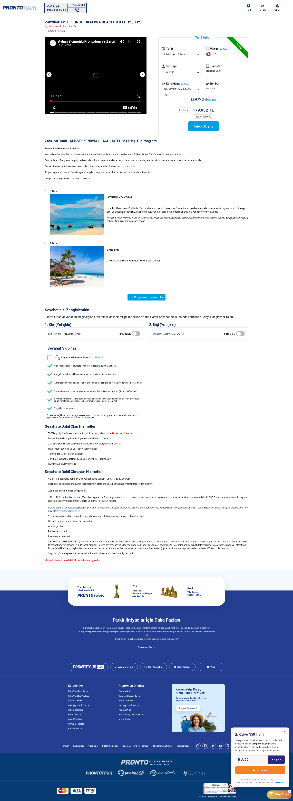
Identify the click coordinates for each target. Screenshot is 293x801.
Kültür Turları (75, 714)
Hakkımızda (78, 746)
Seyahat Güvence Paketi (82, 357)
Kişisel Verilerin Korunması (135, 746)
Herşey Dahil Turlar (129, 705)
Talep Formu (282, 794)
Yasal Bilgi (93, 746)
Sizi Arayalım (155, 667)
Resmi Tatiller (126, 700)
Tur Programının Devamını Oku (146, 297)
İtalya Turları (75, 700)
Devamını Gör (145, 647)
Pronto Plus (125, 710)
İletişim (65, 746)
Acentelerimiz (126, 667)
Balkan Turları (75, 728)
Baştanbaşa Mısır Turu (131, 714)
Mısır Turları (125, 719)
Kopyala (276, 759)
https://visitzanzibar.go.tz (66, 511)
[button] (49, 74)
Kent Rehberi (184, 667)
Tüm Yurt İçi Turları (78, 696)
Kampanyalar (183, 746)
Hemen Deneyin (187, 708)
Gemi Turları (75, 719)
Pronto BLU (125, 691)
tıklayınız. (280, 782)
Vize (212, 667)
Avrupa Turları (76, 724)
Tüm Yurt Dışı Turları (79, 691)
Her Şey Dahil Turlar (79, 705)
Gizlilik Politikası (110, 746)
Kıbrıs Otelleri (75, 710)
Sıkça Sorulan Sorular (162, 746)
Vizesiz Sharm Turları (130, 696)
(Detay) (185, 83)
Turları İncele (260, 770)
